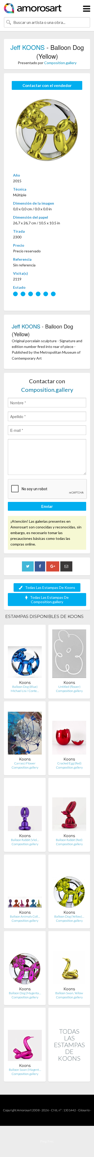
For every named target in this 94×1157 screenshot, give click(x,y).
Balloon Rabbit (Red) (69, 840)
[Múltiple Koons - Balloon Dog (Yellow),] (69, 884)
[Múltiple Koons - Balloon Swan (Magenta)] (25, 1037)
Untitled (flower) (69, 687)
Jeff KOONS (27, 47)
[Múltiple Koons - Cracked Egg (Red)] (69, 731)
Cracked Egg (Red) (69, 763)
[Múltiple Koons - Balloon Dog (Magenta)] (25, 961)
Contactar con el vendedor (47, 85)
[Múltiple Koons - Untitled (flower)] (69, 654)
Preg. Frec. (47, 1141)
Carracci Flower (25, 763)
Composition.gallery (60, 62)
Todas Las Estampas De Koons (50, 587)
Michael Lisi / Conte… (25, 691)
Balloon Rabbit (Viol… (25, 840)
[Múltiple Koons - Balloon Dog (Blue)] (25, 654)
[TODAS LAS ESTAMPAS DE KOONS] (69, 1076)
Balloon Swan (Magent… (25, 1070)
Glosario (84, 1110)
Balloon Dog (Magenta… (25, 993)
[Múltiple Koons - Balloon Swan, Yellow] (69, 961)
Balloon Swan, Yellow (69, 993)
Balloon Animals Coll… (25, 916)
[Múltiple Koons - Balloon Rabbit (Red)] (69, 808)
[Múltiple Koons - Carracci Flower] (25, 731)
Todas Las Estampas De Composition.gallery (49, 599)
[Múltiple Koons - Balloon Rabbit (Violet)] (25, 808)
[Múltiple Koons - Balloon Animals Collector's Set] (25, 884)
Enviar (47, 506)
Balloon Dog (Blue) (25, 687)
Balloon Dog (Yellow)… (69, 916)
